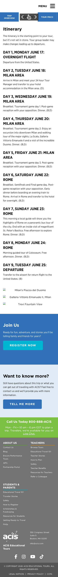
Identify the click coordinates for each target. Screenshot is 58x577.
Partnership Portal (11, 467)
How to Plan (36, 460)
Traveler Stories (10, 496)
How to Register (10, 504)
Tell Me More (22, 404)
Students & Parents (11, 486)
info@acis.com (36, 543)
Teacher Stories (38, 456)
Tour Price (47, 17)
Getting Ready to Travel (14, 520)
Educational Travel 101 (41, 451)
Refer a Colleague (39, 476)
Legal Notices (16, 574)
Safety (34, 464)
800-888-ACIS (40, 422)
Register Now (23, 345)
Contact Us (8, 447)
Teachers (38, 442)
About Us (10, 442)
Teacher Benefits (38, 468)
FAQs (5, 524)
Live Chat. (29, 433)
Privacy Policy (35, 574)
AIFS (5, 463)
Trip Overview (9, 17)
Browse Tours (37, 447)
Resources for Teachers (41, 472)
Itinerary (28, 17)
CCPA (49, 574)
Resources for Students (14, 516)
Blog (5, 451)
